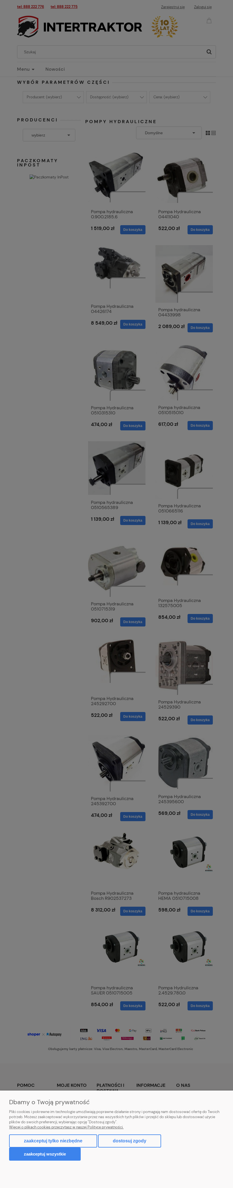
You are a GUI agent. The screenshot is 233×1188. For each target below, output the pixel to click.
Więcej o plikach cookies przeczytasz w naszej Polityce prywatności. (66, 1127)
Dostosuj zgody (129, 1140)
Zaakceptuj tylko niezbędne (53, 1140)
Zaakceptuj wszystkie (45, 1154)
